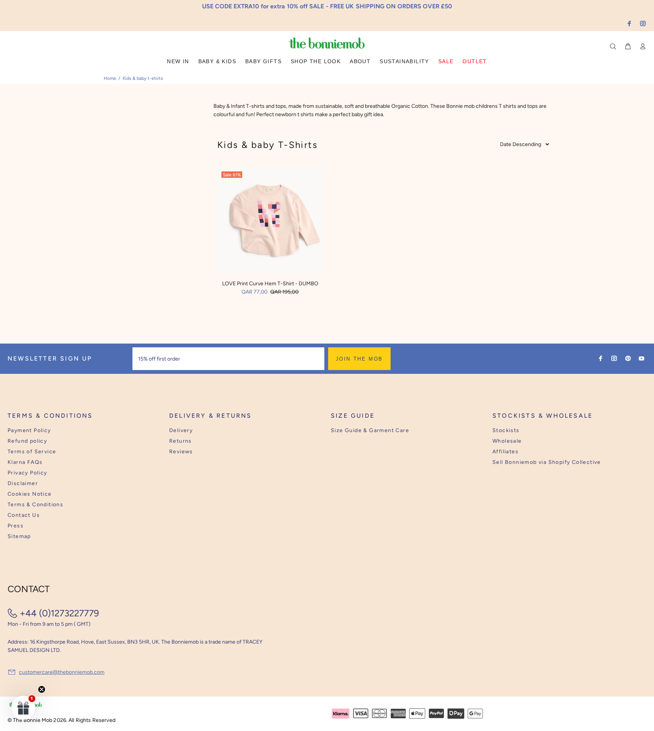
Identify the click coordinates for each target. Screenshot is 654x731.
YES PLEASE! (376, 371)
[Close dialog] (467, 307)
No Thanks (376, 389)
